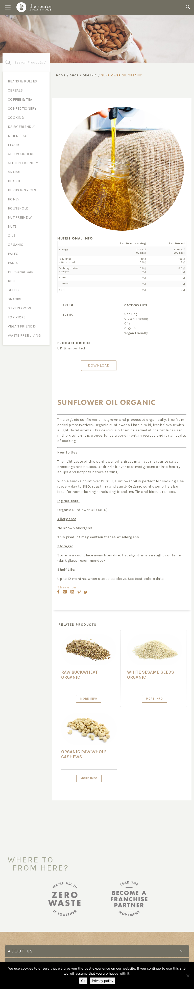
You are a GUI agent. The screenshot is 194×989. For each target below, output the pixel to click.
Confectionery (22, 108)
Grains (14, 172)
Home (61, 75)
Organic (15, 245)
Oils (11, 235)
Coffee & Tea (20, 99)
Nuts (12, 226)
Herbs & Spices (22, 190)
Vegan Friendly (22, 326)
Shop (74, 75)
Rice (12, 281)
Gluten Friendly (23, 163)
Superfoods (19, 308)
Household (18, 208)
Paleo (13, 254)
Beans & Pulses (22, 81)
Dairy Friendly (21, 127)
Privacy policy (102, 981)
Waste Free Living (24, 335)
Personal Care (22, 272)
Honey (13, 199)
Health (14, 181)
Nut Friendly (20, 217)
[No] (187, 975)
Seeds (13, 290)
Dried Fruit (18, 136)
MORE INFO (88, 698)
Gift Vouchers (21, 154)
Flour (13, 145)
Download (99, 365)
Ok (83, 981)
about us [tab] (20, 951)
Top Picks (17, 317)
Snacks (14, 299)
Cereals (15, 90)
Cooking (16, 117)
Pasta (13, 263)
